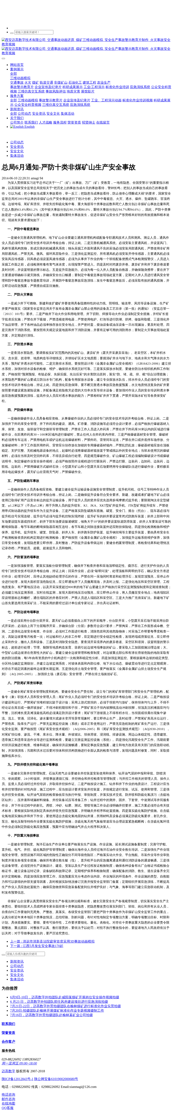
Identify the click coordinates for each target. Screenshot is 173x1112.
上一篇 (52, 941)
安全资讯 (17, 147)
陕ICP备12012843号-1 (17, 1079)
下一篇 (36, 946)
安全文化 (17, 151)
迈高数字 (8, 1071)
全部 (13, 73)
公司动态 (17, 142)
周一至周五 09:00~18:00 (19, 1063)
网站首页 (17, 65)
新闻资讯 (17, 961)
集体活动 (17, 155)
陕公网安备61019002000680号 (56, 1079)
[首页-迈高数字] (86, 47)
